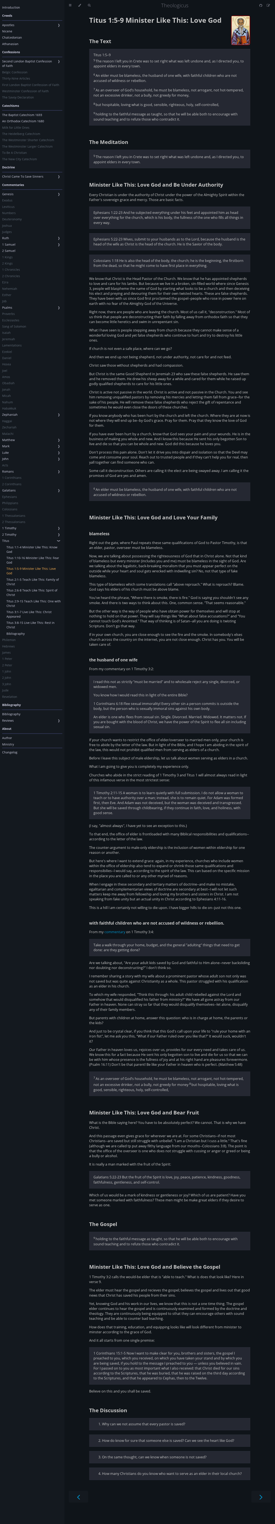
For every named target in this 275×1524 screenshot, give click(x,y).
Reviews (8, 720)
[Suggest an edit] (268, 5)
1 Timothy (9, 528)
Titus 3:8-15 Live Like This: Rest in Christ (30, 625)
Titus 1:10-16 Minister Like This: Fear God (32, 560)
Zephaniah (10, 415)
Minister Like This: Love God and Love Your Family (153, 517)
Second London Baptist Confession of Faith (27, 63)
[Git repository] (261, 5)
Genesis (8, 194)
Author (7, 738)
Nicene (7, 31)
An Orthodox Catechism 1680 (23, 121)
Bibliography (15, 634)
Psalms (7, 307)
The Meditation (108, 141)
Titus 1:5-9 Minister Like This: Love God (31, 571)
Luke (5, 453)
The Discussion (108, 1410)
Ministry (8, 744)
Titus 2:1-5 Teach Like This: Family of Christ (32, 582)
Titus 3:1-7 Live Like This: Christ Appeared (29, 614)
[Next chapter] (261, 1497)
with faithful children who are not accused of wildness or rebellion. (156, 923)
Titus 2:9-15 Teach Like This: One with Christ (33, 603)
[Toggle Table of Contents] (70, 5)
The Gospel (103, 1224)
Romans (8, 471)
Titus (5, 541)
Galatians (9, 490)
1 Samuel (8, 244)
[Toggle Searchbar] (89, 5)
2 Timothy (9, 534)
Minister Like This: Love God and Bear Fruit (144, 1112)
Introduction (11, 7)
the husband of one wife (113, 659)
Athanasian (10, 44)
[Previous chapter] (78, 1497)
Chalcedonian (12, 37)
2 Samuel (8, 251)
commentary (114, 932)
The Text (100, 41)
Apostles (8, 25)
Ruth (5, 238)
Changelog (9, 752)
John (5, 459)
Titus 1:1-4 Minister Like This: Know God (31, 549)
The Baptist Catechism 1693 (22, 115)
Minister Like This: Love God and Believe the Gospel (154, 1266)
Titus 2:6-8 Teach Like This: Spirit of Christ (31, 592)
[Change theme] (79, 5)
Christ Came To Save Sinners (22, 176)
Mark (5, 446)
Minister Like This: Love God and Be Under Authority (156, 184)
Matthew (8, 440)
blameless (99, 533)
